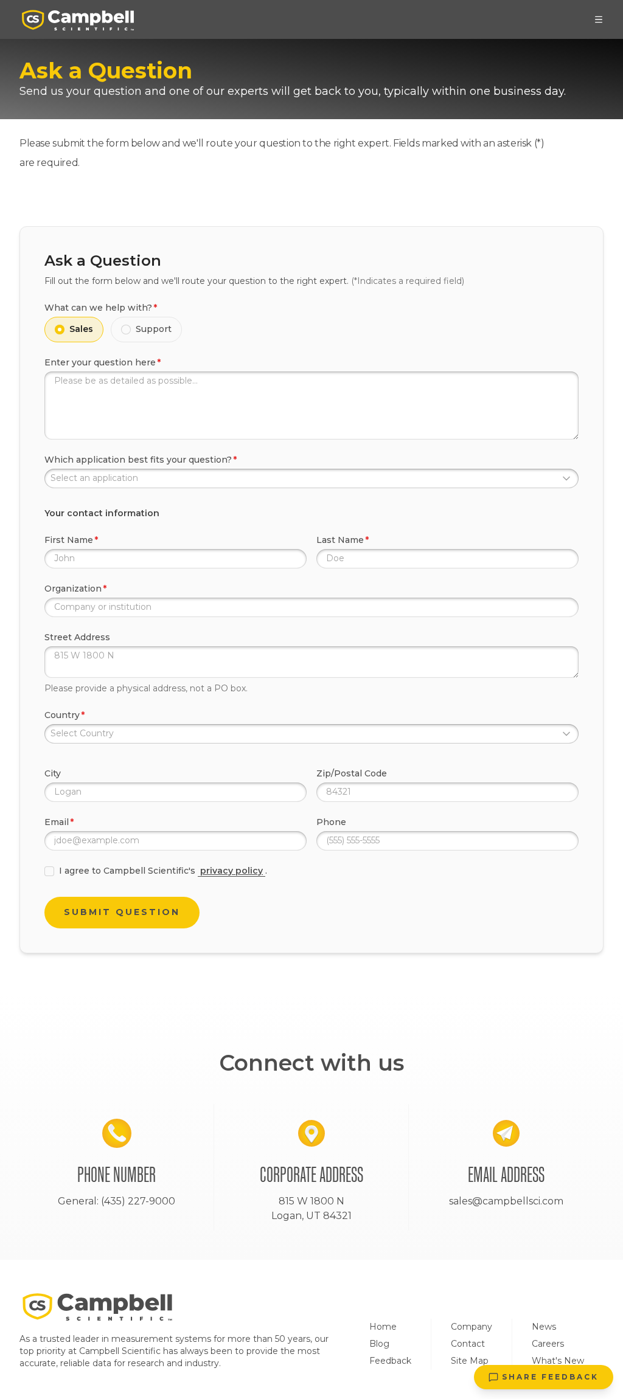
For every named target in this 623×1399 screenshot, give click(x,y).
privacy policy (231, 870)
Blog (379, 1343)
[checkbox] (49, 871)
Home (383, 1326)
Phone (331, 822)
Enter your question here (100, 362)
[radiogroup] (311, 329)
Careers (548, 1343)
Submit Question (122, 912)
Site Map (470, 1360)
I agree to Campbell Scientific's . (163, 870)
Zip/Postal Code (351, 773)
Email (56, 822)
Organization (73, 588)
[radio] (59, 329)
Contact (468, 1343)
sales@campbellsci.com (506, 1201)
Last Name (340, 539)
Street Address (77, 637)
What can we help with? (98, 307)
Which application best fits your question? (138, 459)
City (52, 773)
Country (62, 715)
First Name (68, 539)
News (544, 1326)
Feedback (390, 1360)
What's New (558, 1360)
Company (471, 1326)
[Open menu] (598, 19)
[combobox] (311, 478)
